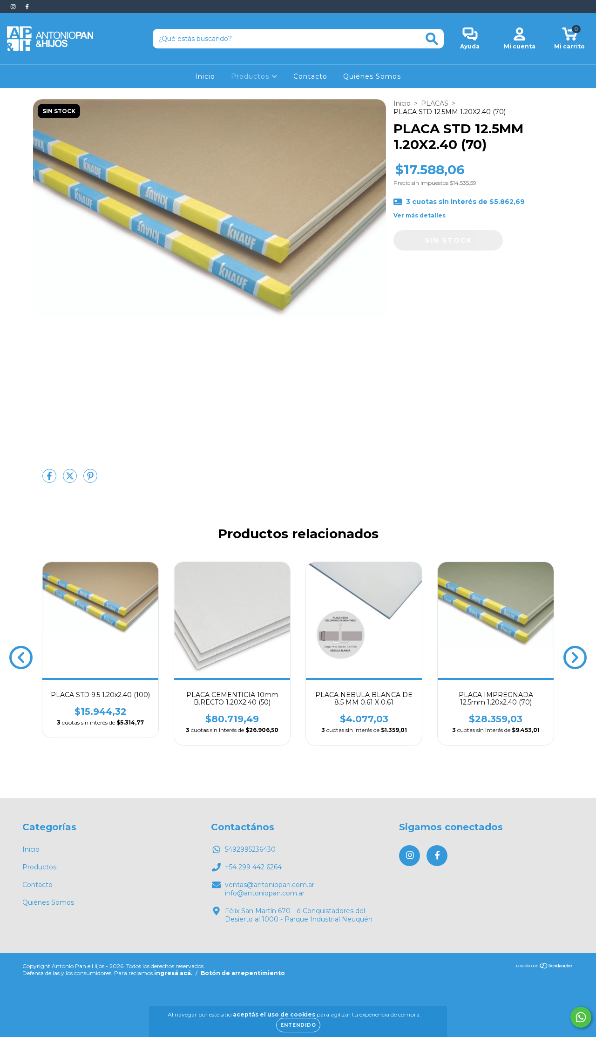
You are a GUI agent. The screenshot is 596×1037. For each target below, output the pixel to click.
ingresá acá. (173, 972)
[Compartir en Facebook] (50, 479)
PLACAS (434, 103)
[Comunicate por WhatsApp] (580, 1017)
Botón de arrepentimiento (243, 972)
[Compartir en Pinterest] (90, 479)
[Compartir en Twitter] (71, 479)
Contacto (310, 76)
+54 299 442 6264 (253, 867)
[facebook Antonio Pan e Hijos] (27, 6)
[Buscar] (432, 39)
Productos (251, 76)
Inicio (205, 76)
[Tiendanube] (544, 966)
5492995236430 (250, 849)
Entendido (298, 1025)
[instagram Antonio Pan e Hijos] (14, 6)
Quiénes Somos (372, 76)
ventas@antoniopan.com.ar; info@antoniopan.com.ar (270, 889)
